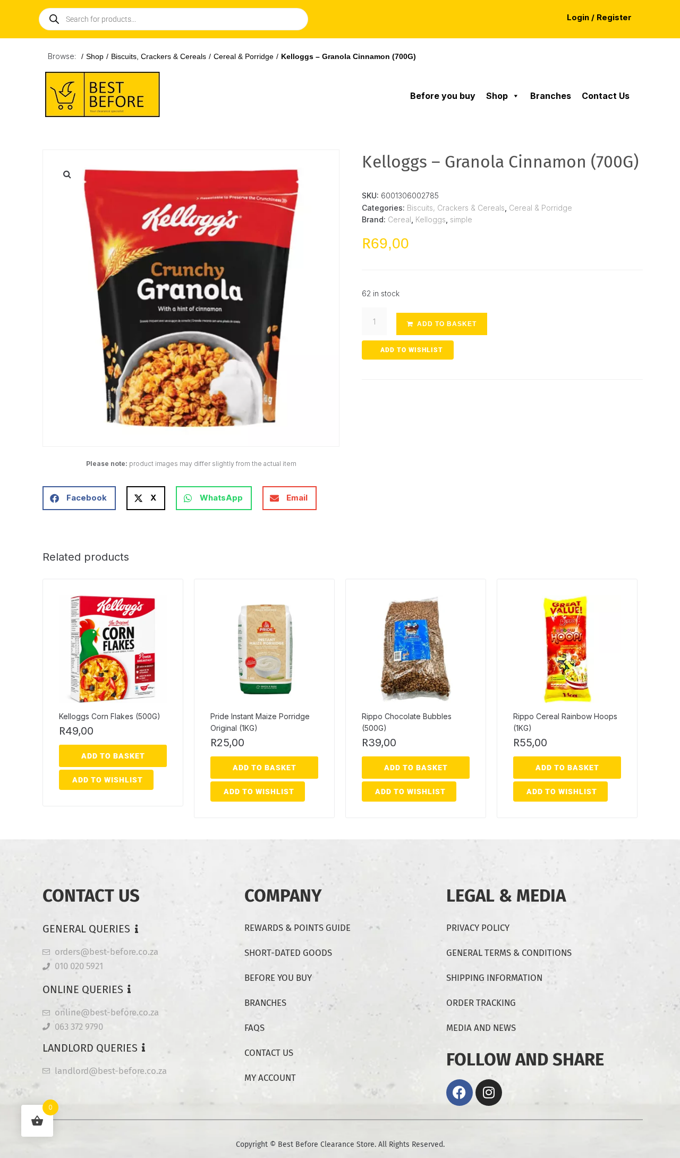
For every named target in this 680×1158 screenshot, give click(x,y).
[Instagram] (488, 1092)
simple (461, 219)
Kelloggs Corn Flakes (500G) (109, 716)
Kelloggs (430, 219)
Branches (550, 95)
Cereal (399, 219)
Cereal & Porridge (244, 56)
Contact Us (606, 95)
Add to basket (447, 324)
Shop (95, 56)
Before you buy (442, 95)
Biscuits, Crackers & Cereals (158, 56)
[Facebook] (459, 1092)
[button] (67, 174)
